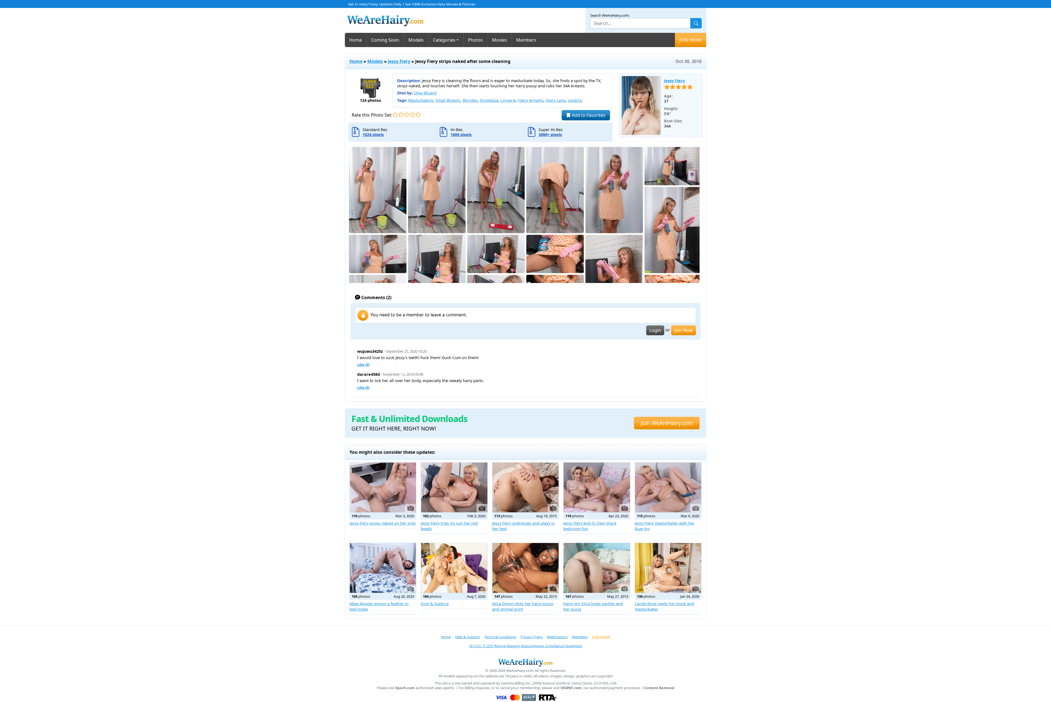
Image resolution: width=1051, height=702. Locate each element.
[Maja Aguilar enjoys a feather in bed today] (383, 568)
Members (526, 40)
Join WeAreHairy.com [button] (667, 423)
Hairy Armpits (531, 100)
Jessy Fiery (399, 61)
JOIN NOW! (690, 40)
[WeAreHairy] (525, 662)
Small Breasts (447, 100)
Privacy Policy (532, 636)
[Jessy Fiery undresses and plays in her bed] (525, 487)
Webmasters (557, 636)
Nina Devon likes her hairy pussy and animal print (522, 606)
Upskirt (574, 100)
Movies (499, 40)
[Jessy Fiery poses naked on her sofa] (383, 487)
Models (416, 40)
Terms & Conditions (500, 636)
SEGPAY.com (571, 688)
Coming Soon (385, 40)
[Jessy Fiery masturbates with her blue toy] (668, 487)
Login (655, 330)
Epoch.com (405, 688)
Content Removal (659, 688)
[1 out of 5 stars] (395, 114)
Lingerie (508, 100)
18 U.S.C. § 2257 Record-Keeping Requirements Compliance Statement (525, 645)
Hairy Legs (555, 100)
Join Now (683, 330)
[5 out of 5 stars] (418, 114)
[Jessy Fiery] (641, 105)
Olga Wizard (425, 93)
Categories (444, 40)
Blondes (470, 100)
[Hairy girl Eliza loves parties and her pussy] (596, 568)
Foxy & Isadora (435, 603)
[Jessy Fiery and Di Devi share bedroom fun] (596, 487)
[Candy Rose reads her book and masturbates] (668, 568)
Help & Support (467, 636)
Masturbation (420, 100)
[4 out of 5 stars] (412, 114)
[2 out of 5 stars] (401, 114)
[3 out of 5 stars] (406, 114)
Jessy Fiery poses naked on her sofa (382, 523)
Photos (475, 40)
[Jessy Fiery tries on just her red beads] (454, 487)
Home (355, 40)
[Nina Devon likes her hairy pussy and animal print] (525, 568)
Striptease (489, 100)
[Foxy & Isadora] (454, 568)
